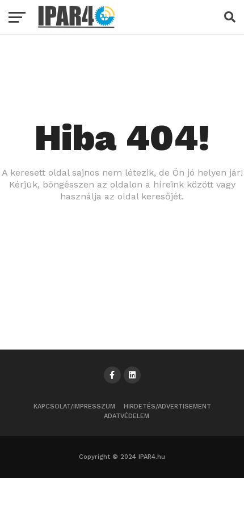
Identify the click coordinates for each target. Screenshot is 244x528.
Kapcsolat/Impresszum (74, 406)
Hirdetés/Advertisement (167, 406)
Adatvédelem (126, 416)
